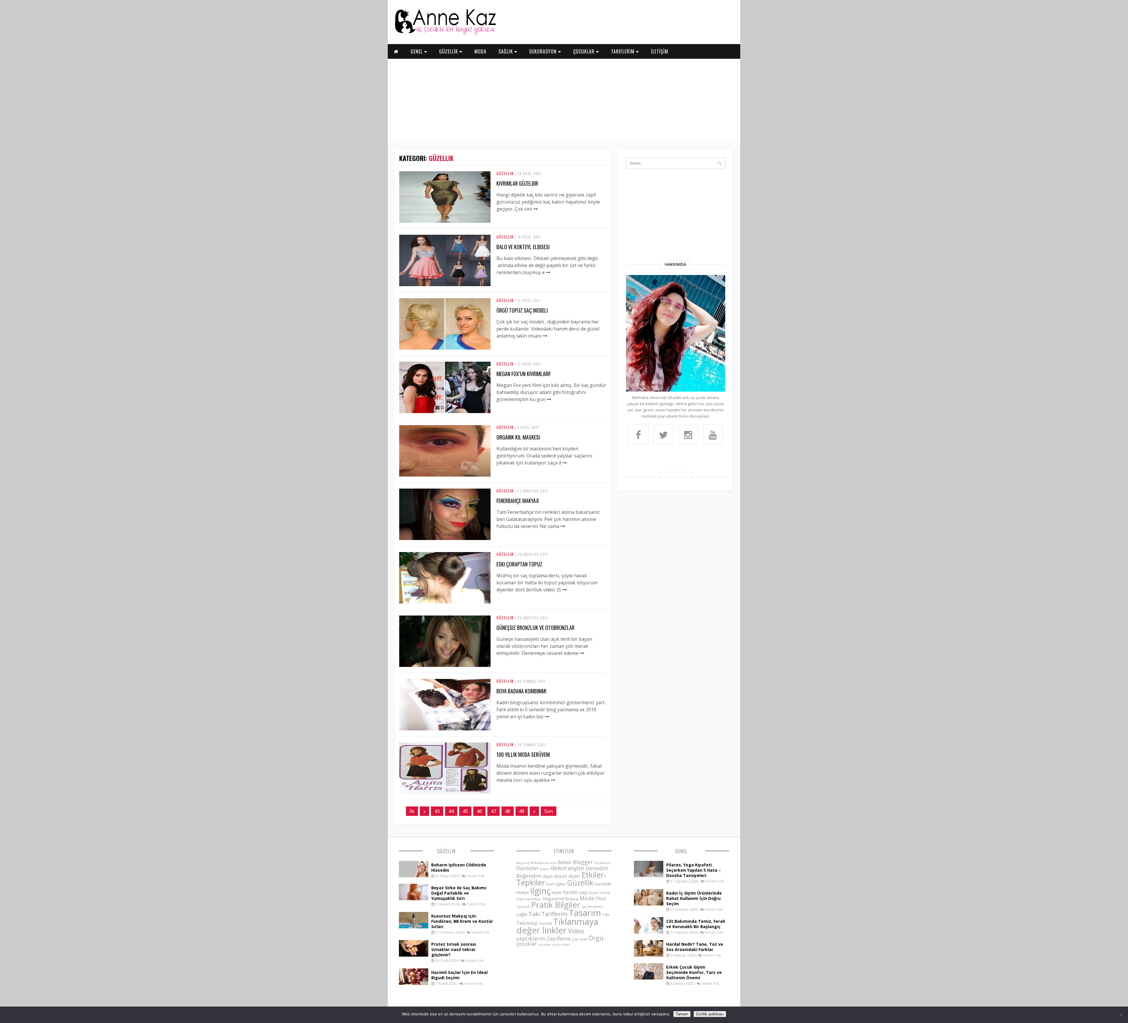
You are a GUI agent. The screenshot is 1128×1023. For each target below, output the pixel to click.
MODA (480, 51)
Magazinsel (553, 898)
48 (507, 811)
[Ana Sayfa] (445, 33)
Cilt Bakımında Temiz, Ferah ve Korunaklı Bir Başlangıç (695, 923)
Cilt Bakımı (602, 863)
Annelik (550, 863)
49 (521, 811)
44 (451, 811)
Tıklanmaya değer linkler (557, 926)
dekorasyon (567, 868)
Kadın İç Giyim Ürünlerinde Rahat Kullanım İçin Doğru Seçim (694, 898)
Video (576, 931)
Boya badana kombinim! (521, 691)
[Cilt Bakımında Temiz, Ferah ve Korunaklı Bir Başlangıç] (648, 932)
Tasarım (585, 913)
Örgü (596, 937)
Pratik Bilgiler (555, 904)
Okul (600, 898)
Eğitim (560, 884)
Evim (550, 884)
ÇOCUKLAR (584, 51)
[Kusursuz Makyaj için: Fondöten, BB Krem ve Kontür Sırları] (413, 926)
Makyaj (571, 898)
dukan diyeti (567, 876)
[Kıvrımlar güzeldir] (445, 221)
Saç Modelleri (592, 906)
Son (548, 811)
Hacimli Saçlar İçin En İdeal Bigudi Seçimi (459, 975)
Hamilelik (603, 884)
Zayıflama (559, 938)
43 (437, 811)
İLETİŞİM (659, 51)
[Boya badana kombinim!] (445, 728)
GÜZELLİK (449, 51)
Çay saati (579, 939)
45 (465, 811)
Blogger (583, 862)
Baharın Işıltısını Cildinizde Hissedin (458, 867)
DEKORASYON (543, 51)
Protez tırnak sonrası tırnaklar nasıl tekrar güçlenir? (453, 949)
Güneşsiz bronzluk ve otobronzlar (535, 627)
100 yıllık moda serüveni (523, 754)
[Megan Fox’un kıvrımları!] (445, 411)
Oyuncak (523, 907)
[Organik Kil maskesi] (445, 475)
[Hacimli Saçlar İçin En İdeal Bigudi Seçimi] (413, 983)
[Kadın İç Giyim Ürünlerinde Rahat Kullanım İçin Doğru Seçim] (648, 903)
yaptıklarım (530, 938)
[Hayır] (1121, 1015)
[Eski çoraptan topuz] (445, 601)
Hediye (522, 892)
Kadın (557, 892)
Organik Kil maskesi (518, 437)
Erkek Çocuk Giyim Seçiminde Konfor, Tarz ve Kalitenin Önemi (694, 972)
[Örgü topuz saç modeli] (445, 348)
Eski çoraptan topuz (519, 564)
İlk (411, 811)
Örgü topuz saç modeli (522, 310)
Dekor (545, 869)
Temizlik (545, 923)
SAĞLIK (506, 51)
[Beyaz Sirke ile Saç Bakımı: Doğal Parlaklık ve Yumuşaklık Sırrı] (413, 898)
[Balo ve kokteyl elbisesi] (445, 284)
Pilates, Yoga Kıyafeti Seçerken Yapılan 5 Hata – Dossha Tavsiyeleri (693, 870)
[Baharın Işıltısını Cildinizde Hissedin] (413, 875)
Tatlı (605, 914)
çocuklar (526, 943)
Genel (681, 851)
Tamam (682, 1014)
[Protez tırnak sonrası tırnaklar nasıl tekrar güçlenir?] (413, 955)
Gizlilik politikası (710, 1014)
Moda (587, 898)
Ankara (537, 862)
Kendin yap (575, 892)
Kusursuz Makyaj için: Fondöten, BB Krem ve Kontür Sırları (462, 921)
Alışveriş (522, 863)
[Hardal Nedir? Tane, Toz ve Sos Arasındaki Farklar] (648, 955)
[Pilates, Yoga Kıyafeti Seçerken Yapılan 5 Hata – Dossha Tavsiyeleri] (648, 875)
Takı (534, 914)
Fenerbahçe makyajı (517, 500)
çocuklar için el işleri (554, 944)
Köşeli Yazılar (599, 892)
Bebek (565, 862)
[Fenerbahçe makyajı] (445, 538)
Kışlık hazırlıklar (528, 899)
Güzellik (505, 173)
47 (493, 811)
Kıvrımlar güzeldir (517, 183)
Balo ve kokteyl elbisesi (523, 247)
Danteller (527, 868)
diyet (548, 876)
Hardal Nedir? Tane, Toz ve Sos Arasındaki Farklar (694, 946)
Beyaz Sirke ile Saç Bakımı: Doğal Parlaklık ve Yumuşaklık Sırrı (459, 893)
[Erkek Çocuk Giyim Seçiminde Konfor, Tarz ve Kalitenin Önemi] (648, 978)
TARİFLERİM (623, 51)
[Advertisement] (564, 100)
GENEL (417, 51)
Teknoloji (526, 923)
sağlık (521, 914)
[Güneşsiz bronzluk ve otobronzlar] (445, 665)
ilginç (540, 891)
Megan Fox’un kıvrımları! (523, 374)
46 (479, 811)
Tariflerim (554, 914)
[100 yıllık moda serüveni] (445, 792)
